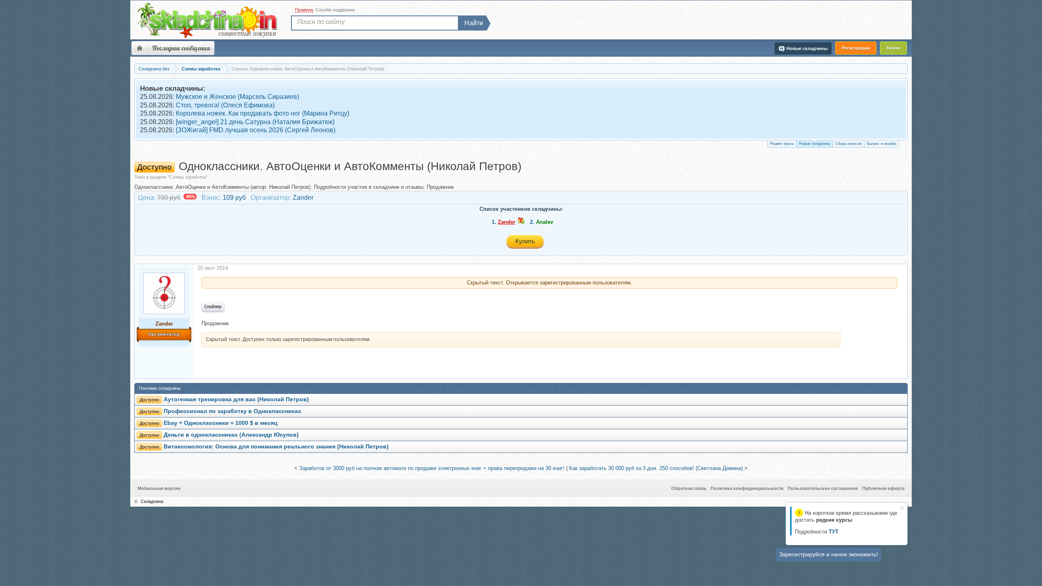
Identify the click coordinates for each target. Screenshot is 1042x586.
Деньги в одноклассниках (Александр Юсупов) (231, 435)
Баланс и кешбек (881, 144)
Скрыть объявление (902, 508)
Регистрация (856, 48)
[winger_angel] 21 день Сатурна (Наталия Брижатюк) (255, 121)
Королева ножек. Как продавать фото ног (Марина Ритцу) (262, 113)
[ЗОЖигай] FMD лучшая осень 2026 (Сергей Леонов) (255, 130)
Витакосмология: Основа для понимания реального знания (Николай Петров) (276, 447)
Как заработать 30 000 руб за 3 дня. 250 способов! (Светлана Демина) (656, 468)
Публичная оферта (883, 488)
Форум (139, 48)
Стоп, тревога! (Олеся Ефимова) (225, 105)
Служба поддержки (335, 9)
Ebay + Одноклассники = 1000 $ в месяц (221, 423)
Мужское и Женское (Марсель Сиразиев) (237, 96)
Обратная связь (689, 488)
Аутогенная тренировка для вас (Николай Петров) (236, 399)
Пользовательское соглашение (823, 488)
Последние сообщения (181, 48)
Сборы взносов (848, 144)
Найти (473, 23)
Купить (525, 241)
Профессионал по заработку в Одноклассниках (232, 411)
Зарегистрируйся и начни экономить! (828, 554)
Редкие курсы (782, 144)
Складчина (152, 501)
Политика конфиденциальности (747, 488)
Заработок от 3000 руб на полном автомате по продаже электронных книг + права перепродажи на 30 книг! (432, 468)
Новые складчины (814, 144)
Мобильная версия (159, 488)
